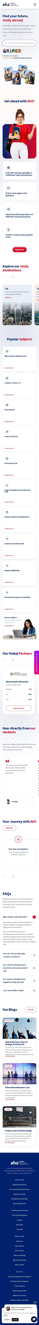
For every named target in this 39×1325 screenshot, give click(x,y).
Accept (15, 1320)
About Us (19, 1241)
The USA (19, 1229)
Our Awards (19, 1246)
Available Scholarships (19, 1199)
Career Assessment (19, 1291)
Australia (19, 1225)
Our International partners (20, 1189)
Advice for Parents (19, 1295)
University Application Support (19, 1276)
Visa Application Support (19, 1281)
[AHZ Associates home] (13, 4)
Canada (19, 1220)
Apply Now (19, 249)
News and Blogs (19, 1255)
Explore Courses (19, 1194)
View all (30, 1010)
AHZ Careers (19, 1251)
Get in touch (19, 1265)
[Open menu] (34, 4)
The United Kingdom (19, 1215)
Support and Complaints (19, 1300)
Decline (7, 1320)
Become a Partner (19, 1260)
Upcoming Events (19, 1203)
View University (18, 708)
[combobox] (21, 43)
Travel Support (19, 1286)
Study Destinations (19, 1184)
